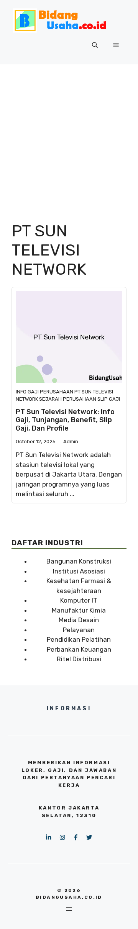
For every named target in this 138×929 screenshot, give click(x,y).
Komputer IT (78, 600)
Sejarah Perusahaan (67, 399)
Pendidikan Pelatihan (79, 639)
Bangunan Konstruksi (78, 561)
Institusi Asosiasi (79, 571)
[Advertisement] (69, 137)
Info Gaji (27, 392)
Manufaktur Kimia (79, 610)
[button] (94, 45)
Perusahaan (56, 392)
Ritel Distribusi (79, 659)
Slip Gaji (108, 399)
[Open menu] (69, 909)
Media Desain (79, 620)
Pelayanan (79, 630)
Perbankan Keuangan (79, 649)
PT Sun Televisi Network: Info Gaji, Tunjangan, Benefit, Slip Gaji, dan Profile (65, 420)
